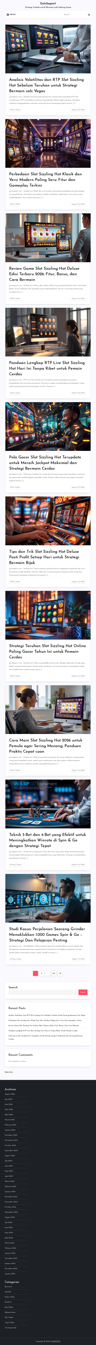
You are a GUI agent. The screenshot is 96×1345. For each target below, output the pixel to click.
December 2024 (11, 1197)
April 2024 (9, 1238)
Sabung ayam (10, 1312)
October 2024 (10, 1207)
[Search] (89, 14)
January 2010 (10, 1274)
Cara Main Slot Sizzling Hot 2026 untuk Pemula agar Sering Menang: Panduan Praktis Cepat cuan (45, 746)
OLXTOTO (55, 1341)
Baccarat (8, 1287)
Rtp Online (9, 1307)
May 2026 (9, 1109)
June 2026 (9, 1104)
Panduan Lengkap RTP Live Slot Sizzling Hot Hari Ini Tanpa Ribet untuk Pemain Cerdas (47, 368)
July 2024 (8, 1222)
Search (13, 987)
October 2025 (10, 1145)
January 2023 (10, 1263)
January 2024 (10, 1253)
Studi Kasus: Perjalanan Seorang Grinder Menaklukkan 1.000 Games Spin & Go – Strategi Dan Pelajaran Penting (47, 934)
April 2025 (9, 1176)
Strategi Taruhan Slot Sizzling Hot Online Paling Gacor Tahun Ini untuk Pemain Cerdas (47, 651)
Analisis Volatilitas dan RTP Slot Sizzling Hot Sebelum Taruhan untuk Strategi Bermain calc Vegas (46, 85)
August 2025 (10, 1156)
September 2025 (11, 1151)
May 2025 (9, 1171)
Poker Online (16, 865)
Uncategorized (10, 1328)
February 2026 (10, 1125)
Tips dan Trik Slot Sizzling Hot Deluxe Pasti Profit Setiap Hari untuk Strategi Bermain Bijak (44, 557)
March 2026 (9, 1120)
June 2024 (9, 1228)
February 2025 (10, 1186)
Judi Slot (8, 1292)
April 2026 (9, 1115)
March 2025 (9, 1181)
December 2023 (11, 1258)
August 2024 (10, 1217)
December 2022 (11, 1269)
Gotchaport (48, 3)
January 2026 (10, 1130)
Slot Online (16, 110)
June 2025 (9, 1166)
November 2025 (11, 1140)
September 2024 (11, 1212)
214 (54, 973)
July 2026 (8, 1099)
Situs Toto (9, 1072)
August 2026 (10, 1094)
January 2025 (10, 1192)
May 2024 (9, 1233)
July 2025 (8, 1161)
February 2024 (10, 1248)
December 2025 (11, 1135)
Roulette (8, 1302)
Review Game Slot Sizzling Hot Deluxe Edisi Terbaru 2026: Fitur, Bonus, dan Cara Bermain (44, 274)
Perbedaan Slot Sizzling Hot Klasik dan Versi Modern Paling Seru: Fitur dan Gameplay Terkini (45, 180)
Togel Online (9, 1323)
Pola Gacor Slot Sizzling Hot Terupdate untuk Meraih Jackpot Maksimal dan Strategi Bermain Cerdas (45, 463)
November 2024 (11, 1202)
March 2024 (9, 1243)
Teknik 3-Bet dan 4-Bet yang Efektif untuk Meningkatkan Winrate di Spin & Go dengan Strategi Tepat (47, 840)
